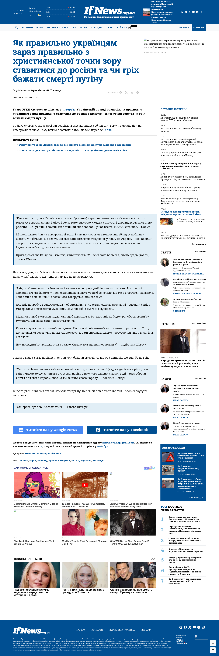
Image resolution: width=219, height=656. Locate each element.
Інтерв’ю (53, 27)
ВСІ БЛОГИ (200, 378)
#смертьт (64, 460)
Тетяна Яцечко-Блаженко (188, 274)
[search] (16, 27)
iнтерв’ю (69, 109)
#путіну (42, 460)
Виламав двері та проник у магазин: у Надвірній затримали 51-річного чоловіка (182, 236)
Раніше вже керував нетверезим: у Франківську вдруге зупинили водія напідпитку (180, 201)
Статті (66, 27)
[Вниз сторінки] (213, 650)
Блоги (77, 27)
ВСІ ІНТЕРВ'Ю (199, 323)
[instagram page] (201, 12)
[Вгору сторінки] (213, 643)
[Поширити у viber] (132, 93)
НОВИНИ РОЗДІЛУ (196, 498)
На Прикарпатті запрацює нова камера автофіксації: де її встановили (184, 581)
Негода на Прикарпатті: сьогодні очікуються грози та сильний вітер (180, 213)
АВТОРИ (184, 27)
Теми (39, 27)
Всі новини (199, 244)
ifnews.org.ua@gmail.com (118, 442)
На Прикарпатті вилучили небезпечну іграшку (180, 129)
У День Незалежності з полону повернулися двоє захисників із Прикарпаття (184, 540)
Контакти (97, 630)
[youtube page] (193, 12)
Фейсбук (102, 446)
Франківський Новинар (46, 90)
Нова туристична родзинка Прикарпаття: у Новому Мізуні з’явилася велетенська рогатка (184, 519)
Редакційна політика (122, 630)
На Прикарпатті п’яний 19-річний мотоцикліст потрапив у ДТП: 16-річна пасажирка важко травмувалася (181, 142)
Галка (108, 130)
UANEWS (199, 27)
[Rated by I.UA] (201, 637)
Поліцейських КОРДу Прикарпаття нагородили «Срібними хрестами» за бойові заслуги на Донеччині (185, 570)
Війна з (127, 27)
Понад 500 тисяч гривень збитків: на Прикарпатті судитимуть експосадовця (182, 178)
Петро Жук (179, 311)
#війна (24, 460)
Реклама (146, 630)
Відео (98, 27)
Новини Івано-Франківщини (43, 453)
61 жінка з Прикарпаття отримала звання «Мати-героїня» (185, 550)
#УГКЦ (75, 460)
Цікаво (109, 27)
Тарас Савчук (180, 400)
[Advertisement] (85, 184)
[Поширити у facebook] (120, 93)
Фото (88, 27)
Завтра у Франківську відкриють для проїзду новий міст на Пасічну (180, 153)
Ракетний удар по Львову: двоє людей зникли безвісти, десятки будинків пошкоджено (75, 145)
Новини (27, 27)
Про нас (81, 630)
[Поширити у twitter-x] (126, 93)
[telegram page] (197, 12)
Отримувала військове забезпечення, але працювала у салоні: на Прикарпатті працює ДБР (184, 529)
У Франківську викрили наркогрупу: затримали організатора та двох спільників (181, 166)
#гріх (32, 460)
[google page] (182, 12)
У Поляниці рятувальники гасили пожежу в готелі (191, 220)
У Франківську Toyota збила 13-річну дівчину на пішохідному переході (180, 188)
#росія (52, 460)
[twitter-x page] (189, 12)
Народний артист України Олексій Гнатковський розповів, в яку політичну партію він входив (183, 363)
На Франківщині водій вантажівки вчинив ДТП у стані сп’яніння (179, 119)
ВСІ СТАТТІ (200, 252)
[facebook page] (186, 12)
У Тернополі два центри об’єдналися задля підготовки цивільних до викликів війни (73, 150)
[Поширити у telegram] (137, 93)
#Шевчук (98, 460)
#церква (86, 460)
